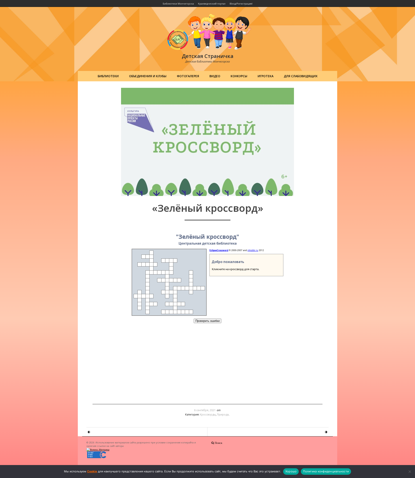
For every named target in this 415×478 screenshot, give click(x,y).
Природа (223, 414)
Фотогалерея (188, 76)
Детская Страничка (207, 55)
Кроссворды (208, 414)
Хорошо (291, 471)
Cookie (92, 471)
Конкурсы (239, 76)
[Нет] (409, 471)
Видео (214, 76)
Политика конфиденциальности (326, 471)
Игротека (265, 76)
